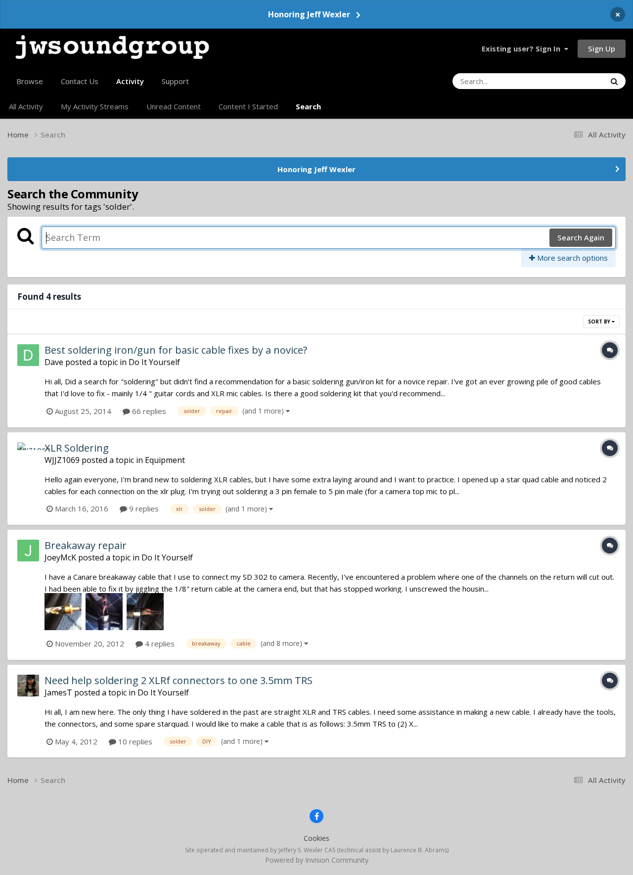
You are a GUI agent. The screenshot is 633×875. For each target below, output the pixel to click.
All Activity (26, 106)
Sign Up (601, 48)
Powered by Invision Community (316, 860)
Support (175, 81)
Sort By (600, 321)
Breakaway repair (86, 545)
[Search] (614, 81)
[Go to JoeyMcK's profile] (28, 550)
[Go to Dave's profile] (28, 355)
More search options (571, 258)
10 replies (134, 741)
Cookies (316, 838)
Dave (54, 362)
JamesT (58, 692)
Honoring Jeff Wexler (309, 14)
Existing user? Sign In (523, 48)
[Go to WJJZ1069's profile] (28, 453)
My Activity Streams (95, 106)
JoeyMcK (60, 557)
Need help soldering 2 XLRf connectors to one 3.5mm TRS (179, 680)
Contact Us (79, 81)
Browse (29, 81)
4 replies (159, 643)
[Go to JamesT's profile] (28, 685)
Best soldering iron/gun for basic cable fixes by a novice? (176, 350)
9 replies (143, 508)
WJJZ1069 (62, 460)
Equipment (165, 460)
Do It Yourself (154, 362)
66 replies (148, 411)
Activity (130, 81)
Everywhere (573, 81)
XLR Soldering (77, 448)
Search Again (580, 237)
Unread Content (173, 106)
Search (308, 106)
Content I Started (248, 106)
